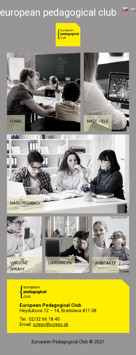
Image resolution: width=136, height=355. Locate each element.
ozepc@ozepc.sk (50, 324)
